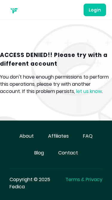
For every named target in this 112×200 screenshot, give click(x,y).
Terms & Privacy (83, 179)
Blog (39, 152)
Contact (68, 152)
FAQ (88, 136)
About (26, 136)
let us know (89, 91)
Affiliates (58, 136)
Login (95, 10)
